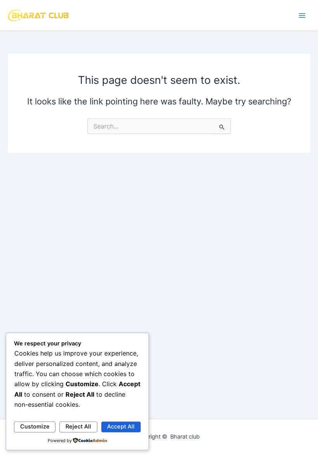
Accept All (121, 426)
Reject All (78, 426)
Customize (35, 426)
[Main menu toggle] (302, 15)
